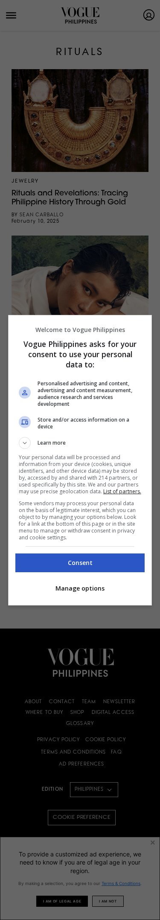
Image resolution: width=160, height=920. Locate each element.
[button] (80, 443)
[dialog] (80, 460)
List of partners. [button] (122, 491)
